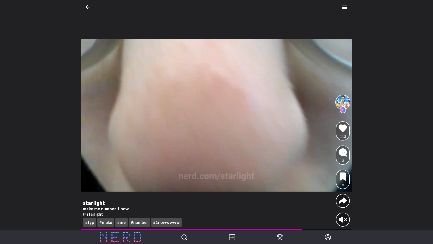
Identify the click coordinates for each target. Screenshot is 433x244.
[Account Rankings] (280, 237)
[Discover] (184, 237)
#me (121, 222)
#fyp (89, 222)
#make (105, 222)
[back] (88, 7)
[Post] (232, 237)
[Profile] (328, 237)
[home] (120, 237)
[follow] (343, 110)
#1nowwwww (166, 222)
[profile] (342, 102)
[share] (343, 201)
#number (139, 222)
